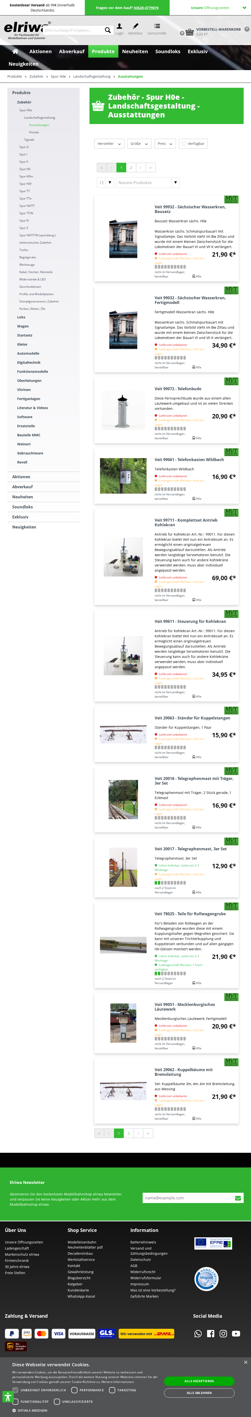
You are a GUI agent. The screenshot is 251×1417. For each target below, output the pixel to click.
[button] (8, 1396)
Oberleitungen (29, 380)
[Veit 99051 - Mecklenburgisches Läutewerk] (123, 1023)
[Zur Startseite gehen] (22, 30)
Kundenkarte (78, 1290)
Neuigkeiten (24, 527)
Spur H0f (25, 184)
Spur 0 (23, 162)
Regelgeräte (27, 257)
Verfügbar (196, 143)
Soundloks (22, 507)
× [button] (245, 1362)
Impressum (139, 1284)
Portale (34, 132)
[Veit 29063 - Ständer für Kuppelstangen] (123, 734)
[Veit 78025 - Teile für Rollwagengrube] (123, 945)
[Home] (15, 51)
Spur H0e (25, 110)
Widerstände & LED (32, 279)
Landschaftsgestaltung (39, 117)
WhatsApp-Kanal (81, 1296)
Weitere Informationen (117, 1382)
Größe (136, 143)
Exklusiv (20, 517)
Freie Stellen (15, 1272)
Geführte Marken (144, 1296)
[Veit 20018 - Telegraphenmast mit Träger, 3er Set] (123, 799)
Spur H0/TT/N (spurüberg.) (37, 235)
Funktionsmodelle (32, 371)
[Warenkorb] (177, 23)
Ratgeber (75, 1284)
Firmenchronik (17, 1260)
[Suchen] (108, 30)
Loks (21, 317)
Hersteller (106, 143)
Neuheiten (22, 497)
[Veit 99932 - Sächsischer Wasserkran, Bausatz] (123, 238)
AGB (133, 1265)
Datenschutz (140, 1259)
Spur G (24, 147)
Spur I (23, 154)
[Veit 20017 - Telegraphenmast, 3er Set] (123, 867)
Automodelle (28, 353)
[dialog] (125, 1387)
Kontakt (74, 1265)
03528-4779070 (146, 7)
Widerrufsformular (145, 1278)
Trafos (23, 250)
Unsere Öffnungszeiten (24, 1242)
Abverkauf (22, 486)
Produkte (21, 92)
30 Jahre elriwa (17, 1266)
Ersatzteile (26, 426)
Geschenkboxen (30, 287)
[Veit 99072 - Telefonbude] (123, 410)
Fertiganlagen (28, 398)
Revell (22, 462)
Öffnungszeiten (210, 7)
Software (24, 416)
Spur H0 (24, 169)
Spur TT (24, 191)
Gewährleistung (81, 1271)
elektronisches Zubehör (35, 242)
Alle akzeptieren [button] (199, 1381)
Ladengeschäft (17, 1248)
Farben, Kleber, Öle (32, 309)
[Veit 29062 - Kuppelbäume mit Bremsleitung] (123, 1090)
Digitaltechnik (29, 362)
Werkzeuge (27, 265)
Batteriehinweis (143, 1242)
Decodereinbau (80, 1253)
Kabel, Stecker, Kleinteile (36, 272)
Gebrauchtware (30, 453)
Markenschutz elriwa (22, 1254)
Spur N (24, 220)
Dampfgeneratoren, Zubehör (39, 301)
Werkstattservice (81, 1259)
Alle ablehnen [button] (199, 1393)
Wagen (23, 326)
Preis (162, 143)
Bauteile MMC (28, 435)
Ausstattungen (39, 125)
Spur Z (23, 228)
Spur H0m (26, 176)
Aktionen (21, 476)
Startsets (24, 335)
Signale (29, 140)
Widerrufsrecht (142, 1271)
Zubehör (24, 102)
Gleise (22, 344)
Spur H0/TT (27, 206)
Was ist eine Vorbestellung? (153, 1290)
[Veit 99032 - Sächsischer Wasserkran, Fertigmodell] (123, 329)
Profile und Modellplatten (36, 294)
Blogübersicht (79, 1278)
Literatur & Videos (32, 407)
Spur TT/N (26, 213)
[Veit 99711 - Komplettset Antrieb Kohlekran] (123, 557)
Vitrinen (24, 389)
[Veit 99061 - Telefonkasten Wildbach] (123, 475)
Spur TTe (25, 198)
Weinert (24, 444)
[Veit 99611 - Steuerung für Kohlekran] (123, 655)
